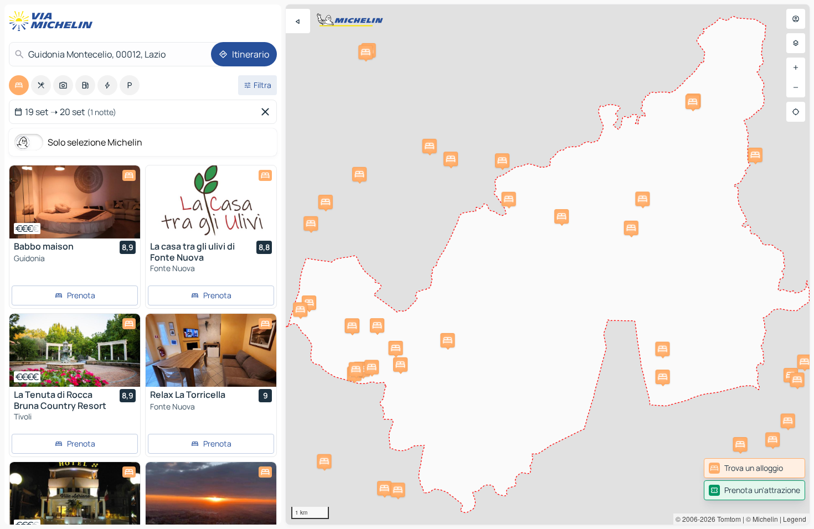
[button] (631, 228)
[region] (548, 264)
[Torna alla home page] (53, 21)
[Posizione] (795, 112)
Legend (794, 518)
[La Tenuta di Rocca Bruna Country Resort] (74, 350)
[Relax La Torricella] (211, 350)
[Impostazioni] (795, 43)
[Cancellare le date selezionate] (267, 112)
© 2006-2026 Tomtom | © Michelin (727, 518)
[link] (754, 468)
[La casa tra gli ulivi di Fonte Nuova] (211, 201)
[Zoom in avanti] (795, 67)
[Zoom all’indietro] (795, 87)
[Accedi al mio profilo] (795, 19)
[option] (19, 85)
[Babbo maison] (74, 201)
